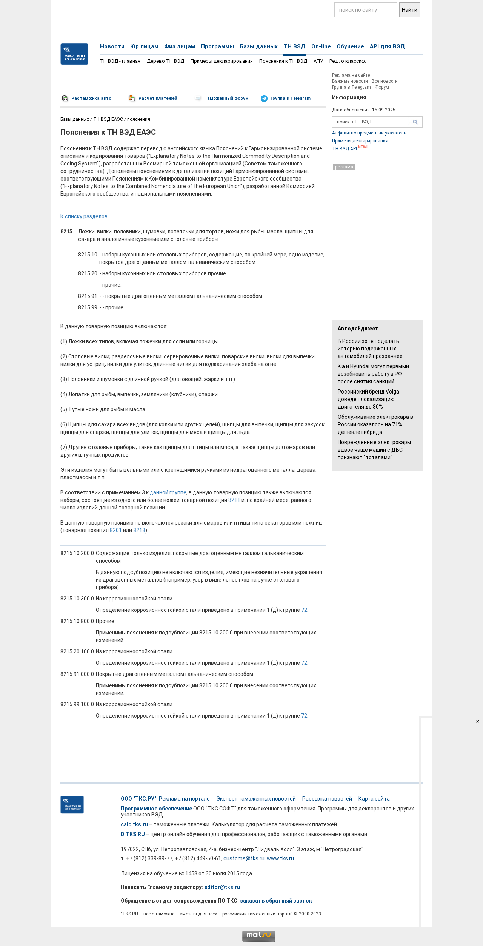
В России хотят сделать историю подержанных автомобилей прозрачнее (370, 348)
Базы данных (259, 46)
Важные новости (350, 81)
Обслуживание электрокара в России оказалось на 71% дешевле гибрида (375, 424)
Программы (217, 46)
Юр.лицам (144, 46)
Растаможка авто (91, 98)
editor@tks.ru (222, 887)
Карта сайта (374, 799)
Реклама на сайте (351, 75)
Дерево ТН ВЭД (165, 61)
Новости (112, 46)
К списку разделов (84, 216)
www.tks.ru (280, 858)
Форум (382, 87)
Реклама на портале (184, 799)
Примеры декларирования (222, 61)
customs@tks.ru (244, 858)
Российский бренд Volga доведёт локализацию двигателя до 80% (368, 399)
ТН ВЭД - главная (120, 61)
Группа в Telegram (291, 98)
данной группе (168, 492)
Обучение (350, 46)
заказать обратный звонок (276, 901)
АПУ (318, 61)
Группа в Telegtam (351, 87)
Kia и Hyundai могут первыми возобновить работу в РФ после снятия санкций (373, 373)
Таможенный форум (227, 98)
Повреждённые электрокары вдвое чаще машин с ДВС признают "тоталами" (374, 449)
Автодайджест (358, 329)
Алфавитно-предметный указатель (369, 133)
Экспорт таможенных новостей (256, 799)
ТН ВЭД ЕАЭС (108, 119)
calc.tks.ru (134, 824)
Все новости (385, 81)
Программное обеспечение (156, 809)
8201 (116, 530)
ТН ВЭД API (350, 148)
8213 (139, 530)
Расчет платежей (157, 98)
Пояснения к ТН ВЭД (283, 61)
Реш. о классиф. (347, 61)
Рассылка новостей (327, 799)
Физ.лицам (179, 46)
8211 (234, 500)
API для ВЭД (387, 46)
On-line (321, 46)
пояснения (138, 119)
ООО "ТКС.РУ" (138, 799)
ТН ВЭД (294, 46)
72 (304, 610)
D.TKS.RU (133, 834)
